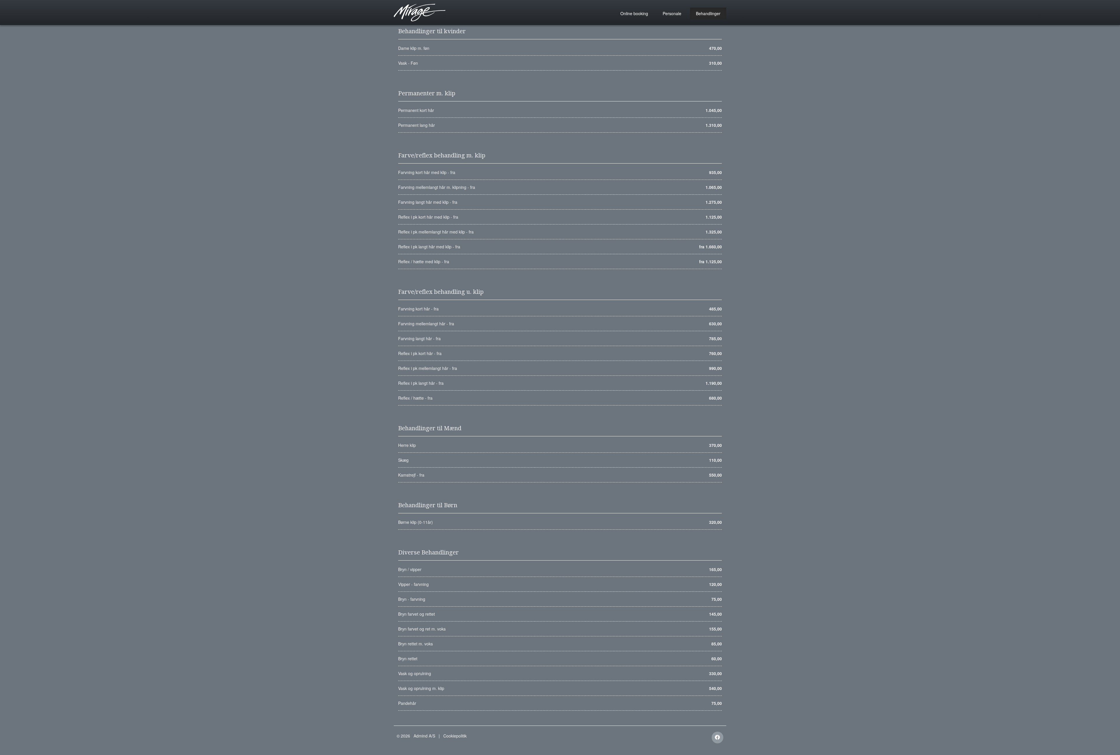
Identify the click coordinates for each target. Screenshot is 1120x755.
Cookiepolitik (455, 736)
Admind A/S (424, 736)
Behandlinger (708, 13)
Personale (672, 13)
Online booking (634, 13)
